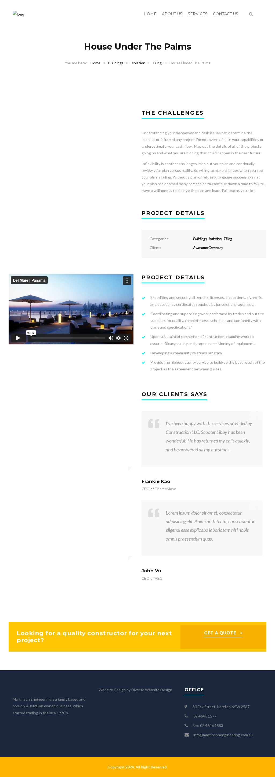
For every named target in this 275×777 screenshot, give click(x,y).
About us (172, 14)
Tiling (157, 63)
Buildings (116, 63)
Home (150, 14)
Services (198, 14)
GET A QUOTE (220, 632)
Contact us (225, 14)
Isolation (138, 63)
